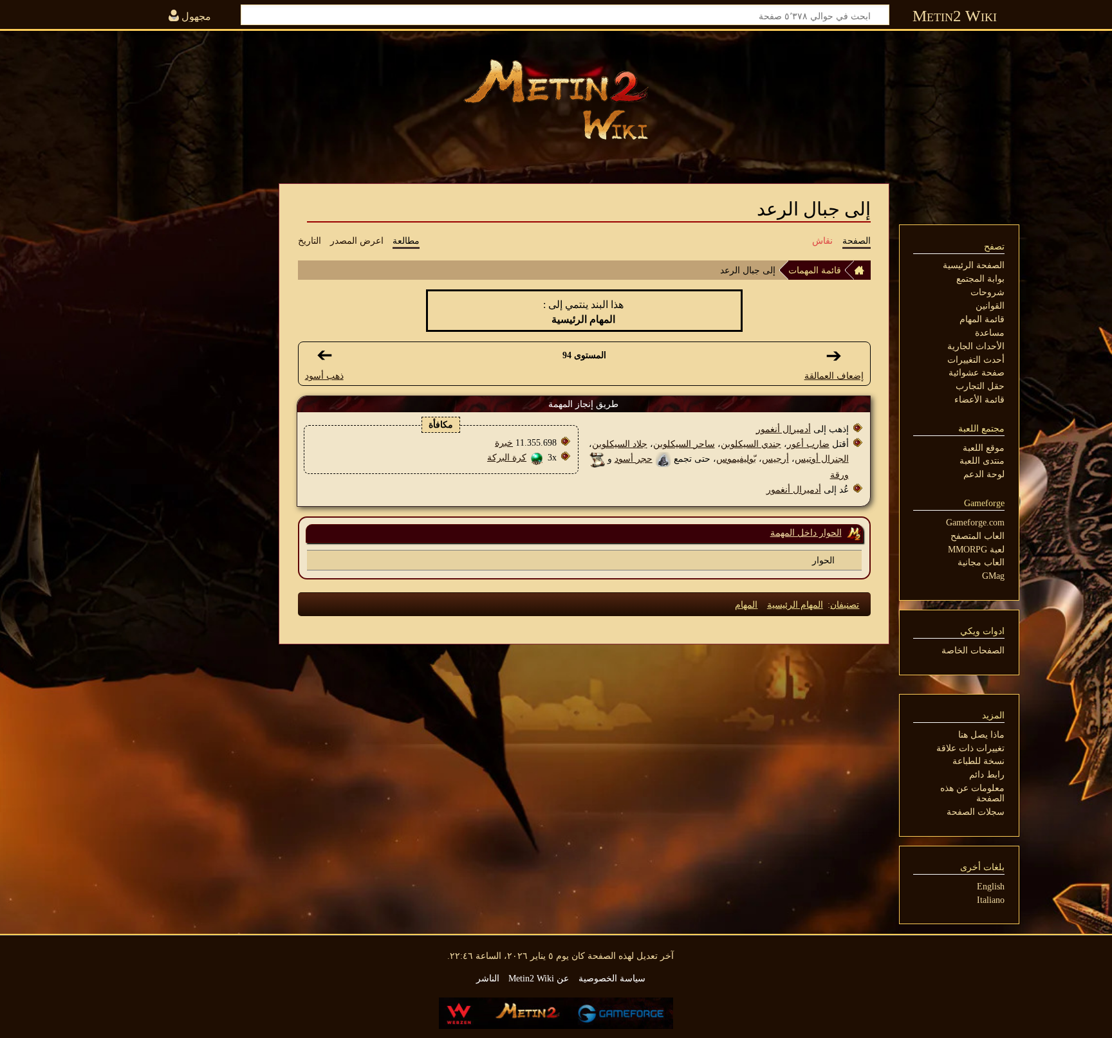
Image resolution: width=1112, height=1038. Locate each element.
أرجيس (775, 458)
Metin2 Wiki (955, 15)
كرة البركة (506, 457)
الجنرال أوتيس (822, 458)
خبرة (504, 442)
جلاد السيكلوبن (619, 444)
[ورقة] (597, 458)
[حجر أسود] (663, 458)
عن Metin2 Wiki (538, 978)
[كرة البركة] (537, 457)
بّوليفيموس (736, 458)
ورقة (839, 474)
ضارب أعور (808, 444)
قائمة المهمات (814, 270)
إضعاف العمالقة (834, 375)
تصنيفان (844, 604)
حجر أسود (634, 458)
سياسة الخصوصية (612, 978)
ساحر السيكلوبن (684, 444)
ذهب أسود (324, 375)
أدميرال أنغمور (783, 429)
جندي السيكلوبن (751, 444)
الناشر (487, 978)
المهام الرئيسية (795, 604)
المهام (746, 604)
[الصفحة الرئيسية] (862, 270)
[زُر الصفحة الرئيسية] (556, 99)
